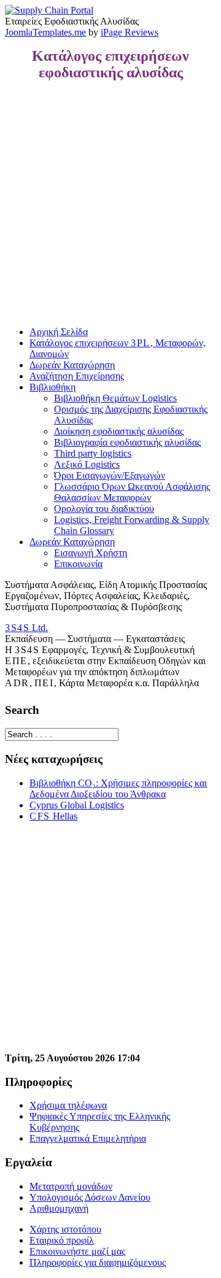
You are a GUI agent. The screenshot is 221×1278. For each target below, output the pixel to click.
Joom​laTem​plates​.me (45, 32)
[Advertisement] (110, 203)
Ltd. (26, 627)
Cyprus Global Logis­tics (76, 805)
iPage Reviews (129, 32)
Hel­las (53, 816)
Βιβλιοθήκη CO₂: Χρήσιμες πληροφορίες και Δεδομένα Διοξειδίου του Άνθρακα (118, 788)
